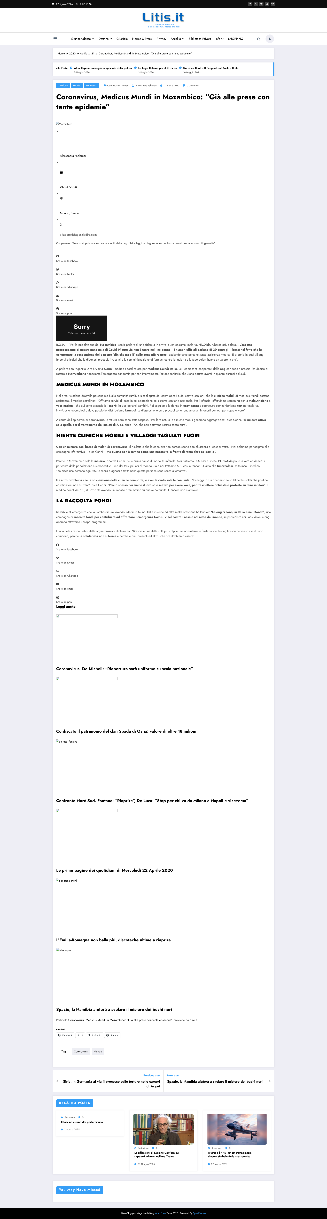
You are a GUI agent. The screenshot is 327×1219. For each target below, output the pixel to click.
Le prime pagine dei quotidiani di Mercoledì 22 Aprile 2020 (114, 870)
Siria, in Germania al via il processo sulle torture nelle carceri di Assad (111, 1084)
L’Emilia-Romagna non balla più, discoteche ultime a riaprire (113, 940)
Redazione (70, 1117)
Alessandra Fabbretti (146, 85)
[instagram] (267, 4)
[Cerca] (258, 39)
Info (217, 39)
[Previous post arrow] (57, 1081)
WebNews (91, 85)
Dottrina (104, 39)
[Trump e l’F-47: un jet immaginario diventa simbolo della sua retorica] (237, 1129)
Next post (173, 1075)
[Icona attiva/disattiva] (55, 39)
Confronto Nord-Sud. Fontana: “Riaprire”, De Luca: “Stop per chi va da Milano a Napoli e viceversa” (152, 801)
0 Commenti (193, 85)
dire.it (193, 1020)
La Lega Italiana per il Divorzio (145, 68)
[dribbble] (261, 4)
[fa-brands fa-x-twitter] (256, 4)
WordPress (160, 1213)
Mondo (76, 85)
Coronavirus (113, 85)
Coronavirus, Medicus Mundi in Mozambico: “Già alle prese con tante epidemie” (120, 1020)
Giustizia (122, 39)
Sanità (75, 213)
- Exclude (63, 85)
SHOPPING (235, 39)
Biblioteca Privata (200, 39)
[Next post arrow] (270, 1081)
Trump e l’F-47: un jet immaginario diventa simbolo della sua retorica (230, 1154)
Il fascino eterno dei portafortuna (82, 1122)
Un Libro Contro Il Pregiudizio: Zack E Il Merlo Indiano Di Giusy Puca (214, 68)
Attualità (176, 39)
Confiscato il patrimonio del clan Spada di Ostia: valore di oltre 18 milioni (126, 731)
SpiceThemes (199, 1213)
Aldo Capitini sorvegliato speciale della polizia (90, 68)
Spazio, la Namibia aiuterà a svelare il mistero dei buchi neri (114, 1009)
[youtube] (273, 4)
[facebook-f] (250, 4)
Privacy (161, 39)
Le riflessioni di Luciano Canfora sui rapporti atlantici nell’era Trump (156, 1154)
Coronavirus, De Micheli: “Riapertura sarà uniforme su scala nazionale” (124, 669)
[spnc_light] (270, 38)
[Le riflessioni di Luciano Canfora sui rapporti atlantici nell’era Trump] (163, 1129)
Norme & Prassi (142, 39)
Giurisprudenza (81, 39)
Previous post (151, 1075)
